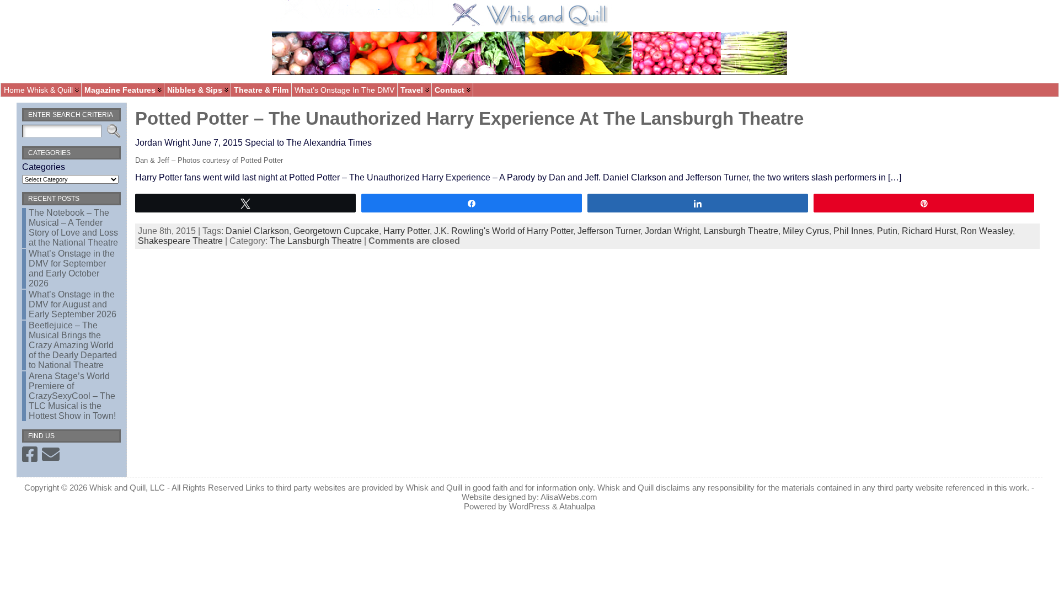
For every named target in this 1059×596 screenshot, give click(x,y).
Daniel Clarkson (257, 231)
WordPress (529, 506)
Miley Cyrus (806, 231)
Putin (887, 231)
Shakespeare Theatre (180, 241)
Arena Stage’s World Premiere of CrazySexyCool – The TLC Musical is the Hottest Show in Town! (72, 396)
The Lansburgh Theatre (316, 241)
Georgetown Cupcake (336, 231)
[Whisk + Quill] (529, 41)
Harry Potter (406, 231)
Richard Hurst (929, 231)
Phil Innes (853, 231)
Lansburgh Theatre (741, 231)
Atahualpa (577, 506)
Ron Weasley (986, 231)
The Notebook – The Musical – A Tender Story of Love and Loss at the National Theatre (73, 227)
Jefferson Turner (608, 231)
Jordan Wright (672, 231)
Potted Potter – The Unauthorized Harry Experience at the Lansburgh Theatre (469, 118)
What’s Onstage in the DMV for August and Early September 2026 (72, 304)
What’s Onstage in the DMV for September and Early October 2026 (72, 268)
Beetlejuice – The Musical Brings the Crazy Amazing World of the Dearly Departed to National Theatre (73, 345)
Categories (43, 167)
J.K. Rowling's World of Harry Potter (503, 231)
